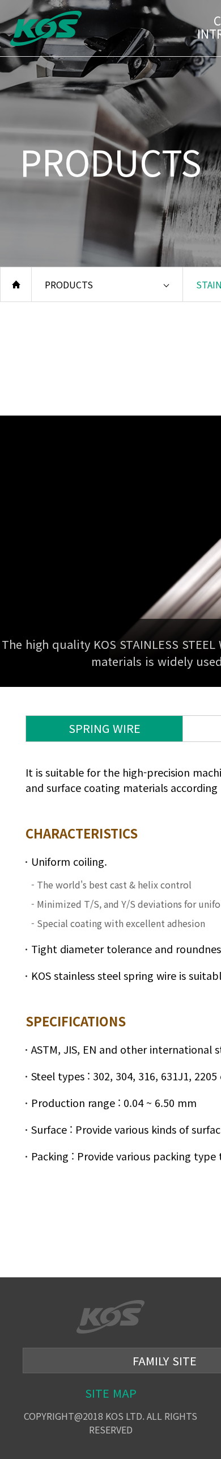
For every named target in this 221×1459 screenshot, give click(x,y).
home (16, 284)
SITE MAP (111, 1393)
